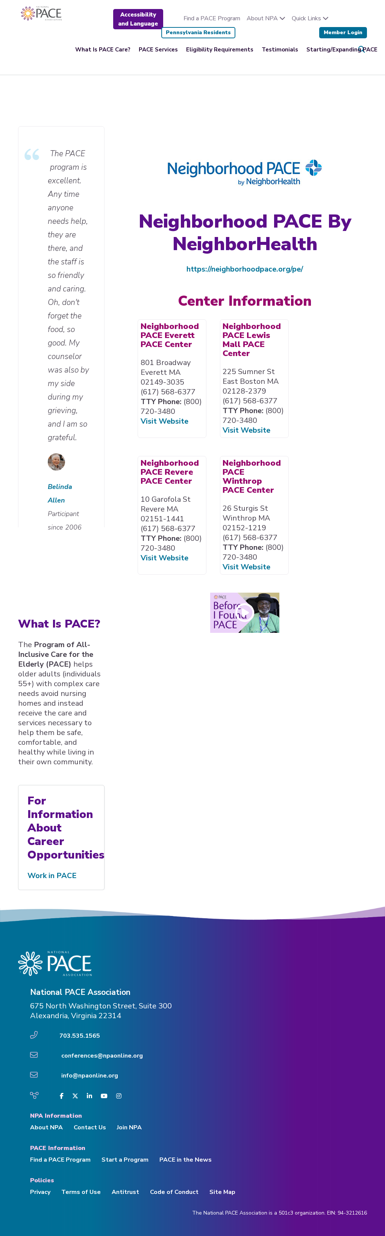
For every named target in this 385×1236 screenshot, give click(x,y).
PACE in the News (185, 1160)
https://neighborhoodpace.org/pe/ (244, 269)
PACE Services (158, 49)
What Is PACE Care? (102, 49)
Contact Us (90, 1127)
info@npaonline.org (89, 1076)
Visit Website (164, 421)
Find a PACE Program (211, 18)
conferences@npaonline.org (102, 1056)
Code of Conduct (174, 1192)
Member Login (343, 32)
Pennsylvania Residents (198, 32)
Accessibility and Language (138, 19)
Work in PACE (52, 876)
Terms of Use (81, 1192)
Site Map (222, 1192)
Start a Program (125, 1160)
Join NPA (129, 1127)
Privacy (40, 1192)
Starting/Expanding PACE (341, 49)
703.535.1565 (79, 1036)
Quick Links (307, 18)
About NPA (263, 18)
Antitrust (125, 1192)
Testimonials (280, 49)
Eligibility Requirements (219, 49)
